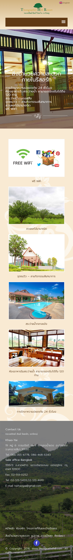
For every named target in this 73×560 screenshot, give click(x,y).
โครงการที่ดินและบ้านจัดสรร (41, 528)
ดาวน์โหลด (47, 536)
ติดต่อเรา (59, 536)
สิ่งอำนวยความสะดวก (17, 536)
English (66, 3)
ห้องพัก (20, 528)
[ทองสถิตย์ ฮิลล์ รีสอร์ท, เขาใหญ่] (36, 8)
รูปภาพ (35, 536)
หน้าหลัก (9, 528)
